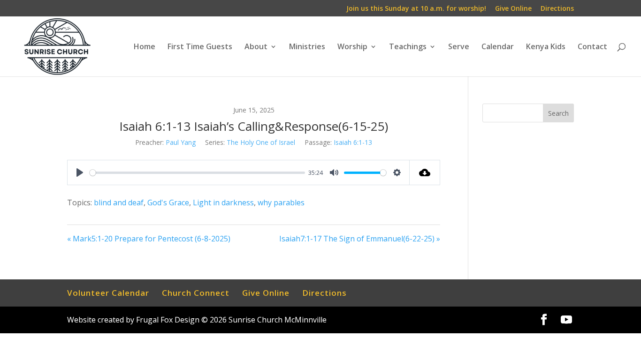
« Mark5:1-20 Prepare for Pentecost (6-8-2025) (148, 238)
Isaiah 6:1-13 (353, 142)
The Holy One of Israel (261, 142)
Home (144, 47)
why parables (281, 202)
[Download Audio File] (425, 172)
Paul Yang (181, 142)
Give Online (513, 9)
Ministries (307, 47)
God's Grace (168, 202)
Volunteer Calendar (108, 292)
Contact (592, 47)
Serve (458, 47)
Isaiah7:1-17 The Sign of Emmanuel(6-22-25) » (359, 238)
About (255, 47)
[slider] (197, 172)
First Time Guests (200, 47)
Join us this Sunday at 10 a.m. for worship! (416, 9)
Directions (557, 9)
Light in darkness (223, 202)
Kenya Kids (545, 47)
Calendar (497, 47)
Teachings (408, 47)
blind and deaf (119, 202)
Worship (352, 47)
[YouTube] (566, 320)
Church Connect (195, 292)
